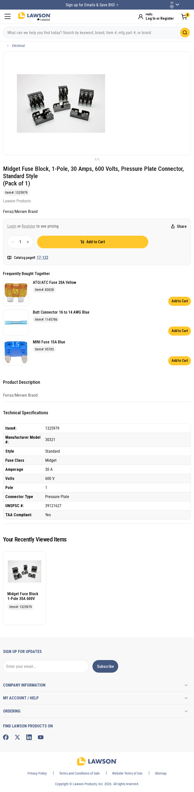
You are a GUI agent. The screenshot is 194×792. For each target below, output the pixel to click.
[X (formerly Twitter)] (17, 737)
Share (182, 226)
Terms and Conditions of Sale (79, 773)
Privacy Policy (37, 773)
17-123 (42, 257)
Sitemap (160, 773)
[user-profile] (172, 7)
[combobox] (97, 32)
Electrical (18, 46)
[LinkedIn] (29, 737)
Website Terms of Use (127, 773)
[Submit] (185, 32)
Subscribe (105, 666)
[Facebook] (6, 737)
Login (11, 226)
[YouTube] (40, 737)
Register (28, 226)
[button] (89, 159)
